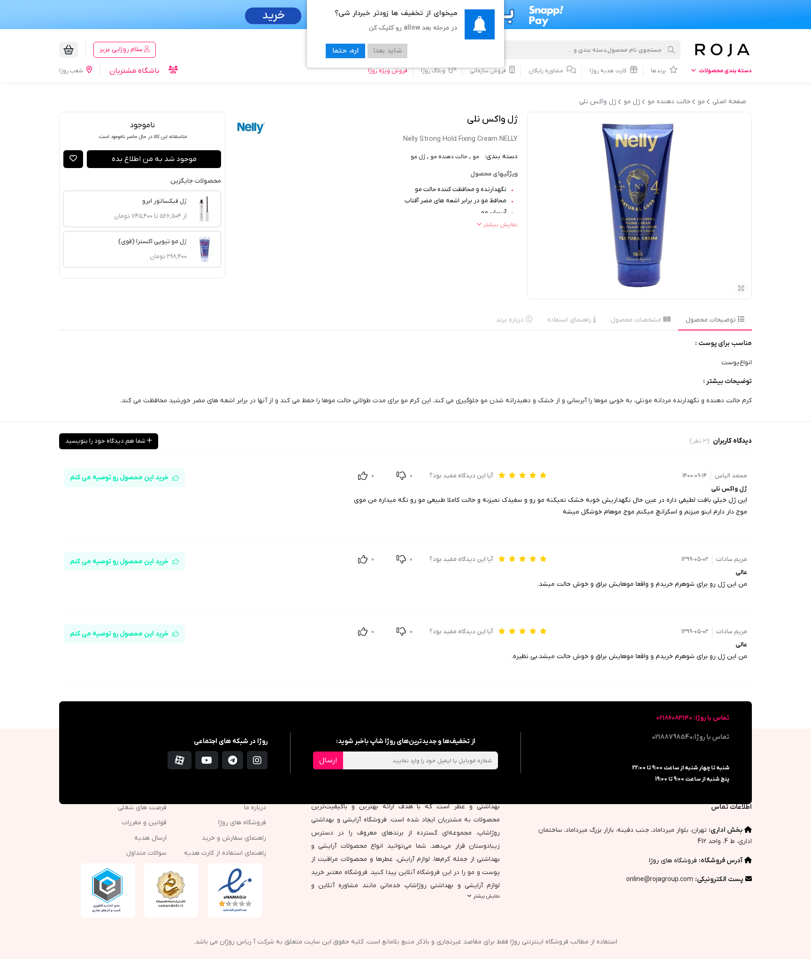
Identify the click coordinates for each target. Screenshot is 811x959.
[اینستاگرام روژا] (257, 760)
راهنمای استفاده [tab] (570, 319)
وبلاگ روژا (434, 71)
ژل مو (418, 157)
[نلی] (251, 128)
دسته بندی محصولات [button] (725, 71)
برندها (659, 71)
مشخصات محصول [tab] (637, 319)
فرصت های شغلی (142, 807)
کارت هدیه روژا (608, 71)
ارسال (328, 760)
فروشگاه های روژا (673, 860)
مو (476, 157)
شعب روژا (71, 71)
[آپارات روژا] (179, 760)
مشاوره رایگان (546, 71)
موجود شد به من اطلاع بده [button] (154, 159)
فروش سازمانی (488, 71)
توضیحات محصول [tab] (712, 319)
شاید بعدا (387, 51)
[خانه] (722, 49)
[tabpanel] (405, 376)
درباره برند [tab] (511, 319)
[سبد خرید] (68, 50)
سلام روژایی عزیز (121, 50)
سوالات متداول (146, 853)
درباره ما (255, 807)
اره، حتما (345, 51)
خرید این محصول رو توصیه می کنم (119, 477)
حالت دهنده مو (448, 157)
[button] (73, 159)
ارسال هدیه (150, 838)
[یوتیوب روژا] (206, 760)
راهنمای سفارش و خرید (234, 838)
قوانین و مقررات (144, 822)
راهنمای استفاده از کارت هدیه (225, 853)
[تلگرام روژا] (232, 760)
